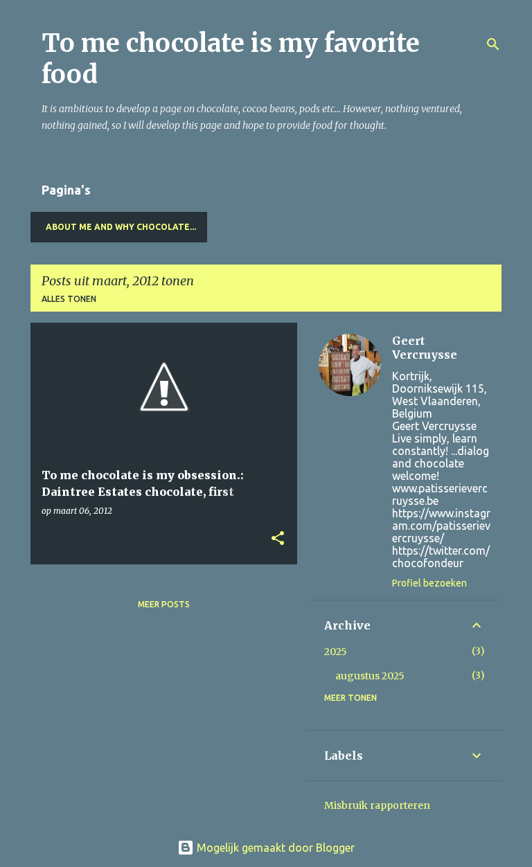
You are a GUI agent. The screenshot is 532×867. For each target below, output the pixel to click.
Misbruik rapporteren (377, 805)
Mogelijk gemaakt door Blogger (274, 847)
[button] (277, 539)
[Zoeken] (493, 44)
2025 (335, 651)
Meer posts (164, 604)
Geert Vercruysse (424, 347)
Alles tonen (69, 298)
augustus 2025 (370, 676)
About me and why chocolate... (121, 226)
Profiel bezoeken (429, 583)
